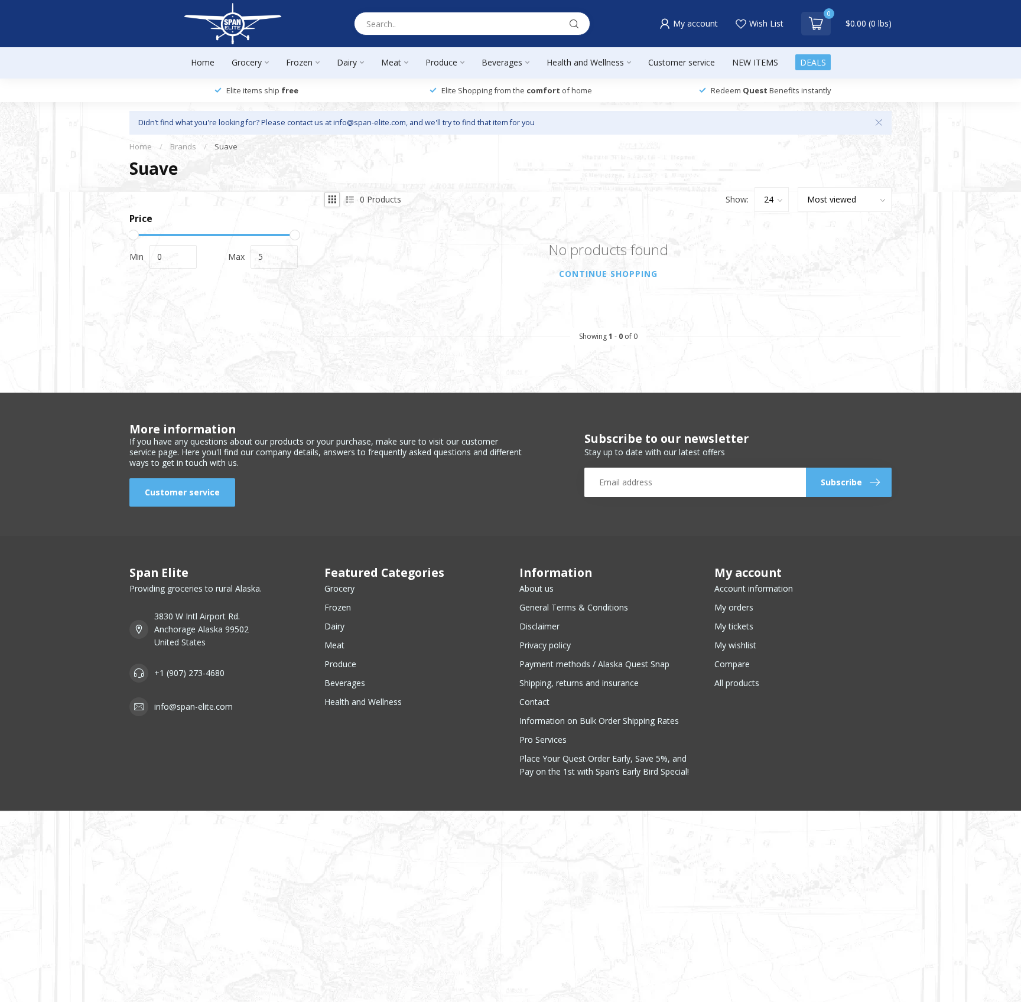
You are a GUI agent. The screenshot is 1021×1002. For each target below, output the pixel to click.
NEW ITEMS (755, 62)
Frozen (299, 62)
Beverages (502, 62)
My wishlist (735, 645)
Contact (534, 701)
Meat (391, 62)
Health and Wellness (585, 62)
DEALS (813, 62)
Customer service (681, 62)
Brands (183, 146)
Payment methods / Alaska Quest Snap (594, 664)
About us (536, 588)
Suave (226, 146)
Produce (441, 62)
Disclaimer (539, 626)
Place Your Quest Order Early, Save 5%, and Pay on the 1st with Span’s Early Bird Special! (604, 765)
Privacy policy (545, 645)
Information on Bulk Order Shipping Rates (599, 720)
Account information (753, 588)
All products (736, 682)
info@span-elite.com (193, 706)
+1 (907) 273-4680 (189, 672)
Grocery (247, 62)
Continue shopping (608, 273)
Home (202, 62)
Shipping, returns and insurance (579, 682)
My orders (733, 607)
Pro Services (543, 739)
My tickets (733, 626)
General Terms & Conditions (573, 607)
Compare (732, 664)
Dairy (347, 62)
